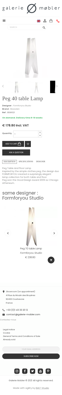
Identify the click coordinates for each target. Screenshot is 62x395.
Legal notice (9, 329)
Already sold (9, 339)
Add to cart (11, 143)
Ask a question (16, 152)
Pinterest (48, 371)
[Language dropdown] (38, 21)
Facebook (24, 371)
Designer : (7, 106)
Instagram (17, 371)
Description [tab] (9, 162)
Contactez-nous (8, 319)
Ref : (4, 112)
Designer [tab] (40, 161)
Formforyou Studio (22, 105)
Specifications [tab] (26, 161)
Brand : (6, 109)
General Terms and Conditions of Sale (21, 336)
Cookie (6, 333)
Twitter (32, 371)
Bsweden (15, 108)
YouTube (40, 371)
